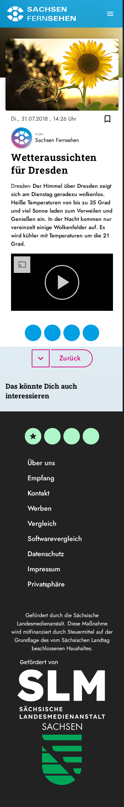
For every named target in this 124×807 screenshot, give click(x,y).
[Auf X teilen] (52, 333)
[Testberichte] (33, 436)
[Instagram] (71, 436)
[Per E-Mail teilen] (91, 333)
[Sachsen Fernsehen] (41, 14)
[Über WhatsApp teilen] (71, 333)
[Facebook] (52, 436)
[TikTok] (91, 436)
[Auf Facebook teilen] (33, 333)
